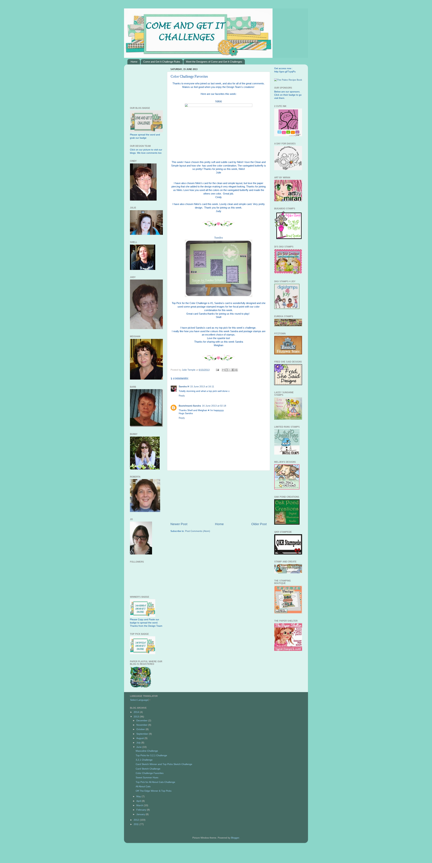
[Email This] (223, 370)
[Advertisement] (218, 496)
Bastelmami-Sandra (190, 406)
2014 (137, 712)
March (140, 805)
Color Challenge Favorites (150, 773)
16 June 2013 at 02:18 (214, 406)
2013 (137, 716)
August (140, 738)
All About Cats (143, 786)
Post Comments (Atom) (197, 531)
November (142, 725)
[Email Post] (217, 370)
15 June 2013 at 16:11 (202, 386)
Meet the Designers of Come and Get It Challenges (214, 61)
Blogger (235, 838)
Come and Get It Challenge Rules (161, 61)
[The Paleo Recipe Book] (288, 80)
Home (134, 61)
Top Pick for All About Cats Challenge (155, 782)
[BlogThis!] (226, 370)
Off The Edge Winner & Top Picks (153, 791)
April (139, 801)
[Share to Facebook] (233, 370)
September (142, 734)
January (141, 814)
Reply (182, 395)
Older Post (259, 524)
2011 (136, 824)
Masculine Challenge (147, 751)
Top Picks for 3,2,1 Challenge (151, 755)
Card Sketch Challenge (148, 769)
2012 (137, 820)
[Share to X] (230, 370)
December (142, 720)
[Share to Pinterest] (236, 370)
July (138, 742)
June (139, 747)
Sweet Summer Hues (147, 777)
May (139, 796)
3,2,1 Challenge (144, 760)
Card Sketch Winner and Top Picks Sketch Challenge (164, 764)
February (141, 810)
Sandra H (184, 386)
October (141, 729)
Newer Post (178, 524)
